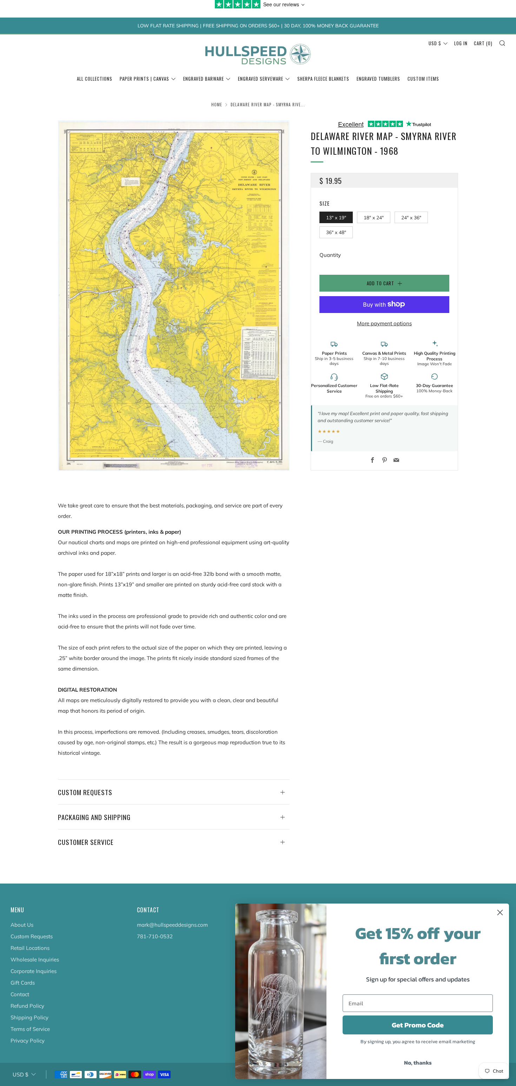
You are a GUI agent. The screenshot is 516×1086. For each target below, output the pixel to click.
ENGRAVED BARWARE (203, 78)
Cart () (483, 43)
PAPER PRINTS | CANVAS (144, 78)
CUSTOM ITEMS (423, 78)
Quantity (330, 254)
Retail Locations (30, 948)
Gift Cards (23, 982)
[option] (174, 295)
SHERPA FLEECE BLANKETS (323, 78)
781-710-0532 (155, 936)
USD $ (435, 43)
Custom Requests (32, 936)
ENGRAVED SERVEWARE (260, 78)
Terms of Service (30, 1029)
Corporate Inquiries (34, 971)
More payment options (384, 323)
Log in (461, 43)
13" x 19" (336, 217)
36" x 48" (336, 232)
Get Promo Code (418, 1025)
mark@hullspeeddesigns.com (172, 924)
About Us (22, 924)
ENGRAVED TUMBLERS (378, 78)
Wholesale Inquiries (35, 959)
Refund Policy (27, 1005)
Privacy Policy (28, 1040)
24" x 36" (411, 217)
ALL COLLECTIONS (94, 78)
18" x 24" (374, 217)
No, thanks (418, 1062)
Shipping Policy (29, 1017)
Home (216, 104)
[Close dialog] (500, 912)
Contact (20, 994)
